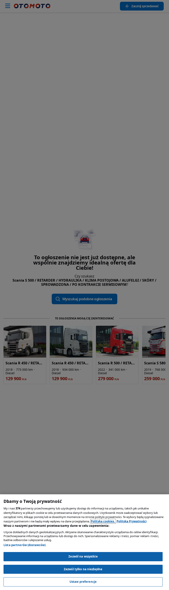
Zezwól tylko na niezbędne (83, 569)
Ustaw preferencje (83, 582)
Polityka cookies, (103, 521)
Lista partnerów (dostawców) (25, 545)
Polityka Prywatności (132, 521)
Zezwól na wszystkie (82, 556)
